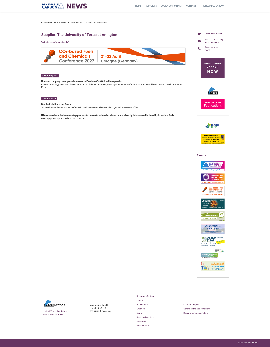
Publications (142, 304)
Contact (191, 6)
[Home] (64, 6)
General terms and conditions (196, 308)
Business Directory (145, 317)
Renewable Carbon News (53, 23)
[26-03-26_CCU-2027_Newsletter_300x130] (213, 195)
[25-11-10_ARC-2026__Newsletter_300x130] (213, 183)
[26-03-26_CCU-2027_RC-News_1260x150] (113, 64)
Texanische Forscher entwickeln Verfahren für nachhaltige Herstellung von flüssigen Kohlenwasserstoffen (89, 107)
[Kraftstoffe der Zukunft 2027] (213, 258)
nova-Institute (143, 325)
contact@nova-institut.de (55, 311)
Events (140, 300)
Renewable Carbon (213, 6)
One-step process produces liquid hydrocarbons (63, 118)
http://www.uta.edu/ (59, 42)
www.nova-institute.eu (53, 314)
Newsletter (142, 321)
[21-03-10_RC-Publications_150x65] (213, 108)
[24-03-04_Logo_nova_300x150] (213, 96)
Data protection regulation (195, 313)
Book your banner (171, 6)
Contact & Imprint (191, 304)
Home (138, 6)
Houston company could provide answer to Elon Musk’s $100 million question (81, 81)
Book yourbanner (212, 68)
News (139, 313)
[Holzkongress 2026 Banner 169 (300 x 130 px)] (213, 208)
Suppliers (151, 6)
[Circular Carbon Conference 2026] (213, 220)
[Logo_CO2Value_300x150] (213, 131)
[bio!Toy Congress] (213, 271)
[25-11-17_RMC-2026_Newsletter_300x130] (213, 170)
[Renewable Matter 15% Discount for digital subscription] (213, 143)
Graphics (141, 308)
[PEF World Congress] (213, 246)
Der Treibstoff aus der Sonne (56, 104)
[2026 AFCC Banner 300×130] (213, 233)
